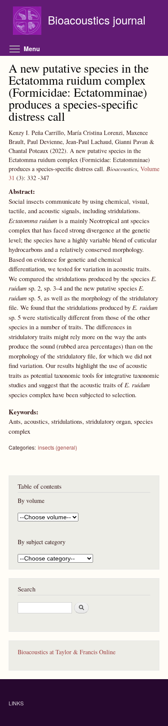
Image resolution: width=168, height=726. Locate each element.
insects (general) (57, 447)
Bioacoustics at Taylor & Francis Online (66, 652)
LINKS (16, 703)
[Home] (28, 21)
